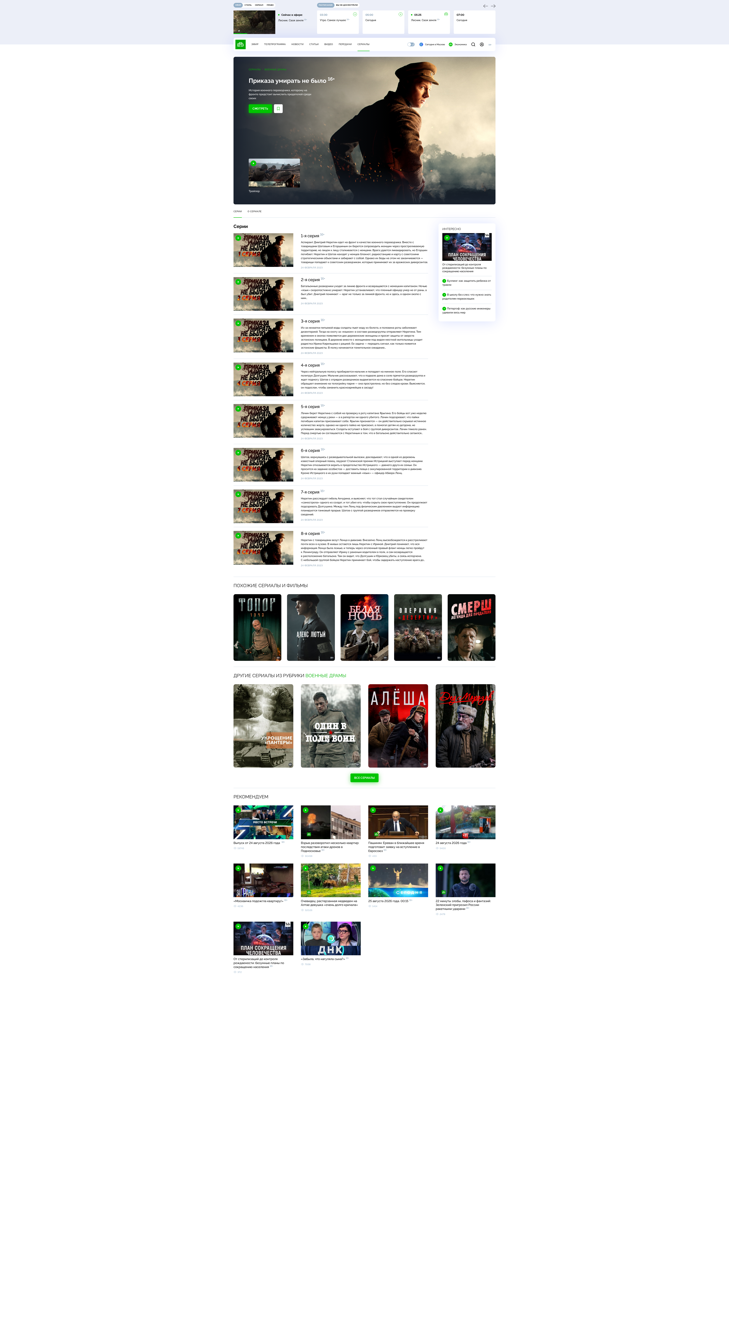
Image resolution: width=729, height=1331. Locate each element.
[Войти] (482, 44)
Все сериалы (364, 777)
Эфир (254, 44)
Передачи (345, 44)
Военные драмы (276, 69)
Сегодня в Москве (435, 44)
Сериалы (363, 44)
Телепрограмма (275, 44)
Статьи (314, 44)
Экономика (460, 44)
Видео (328, 44)
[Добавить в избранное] (278, 108)
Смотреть (260, 108)
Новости (297, 44)
